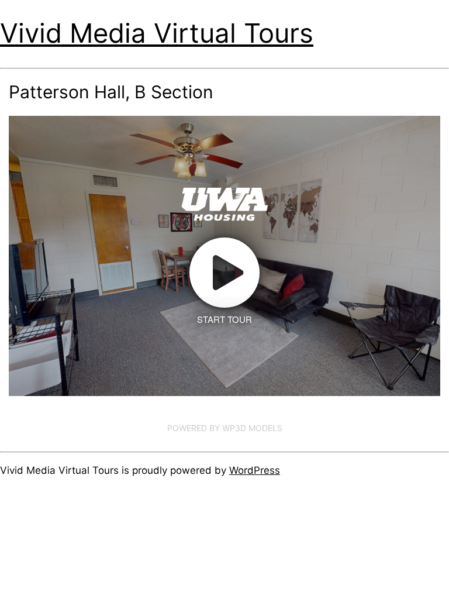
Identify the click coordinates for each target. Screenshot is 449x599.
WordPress (254, 470)
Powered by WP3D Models (224, 428)
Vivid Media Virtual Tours (156, 33)
